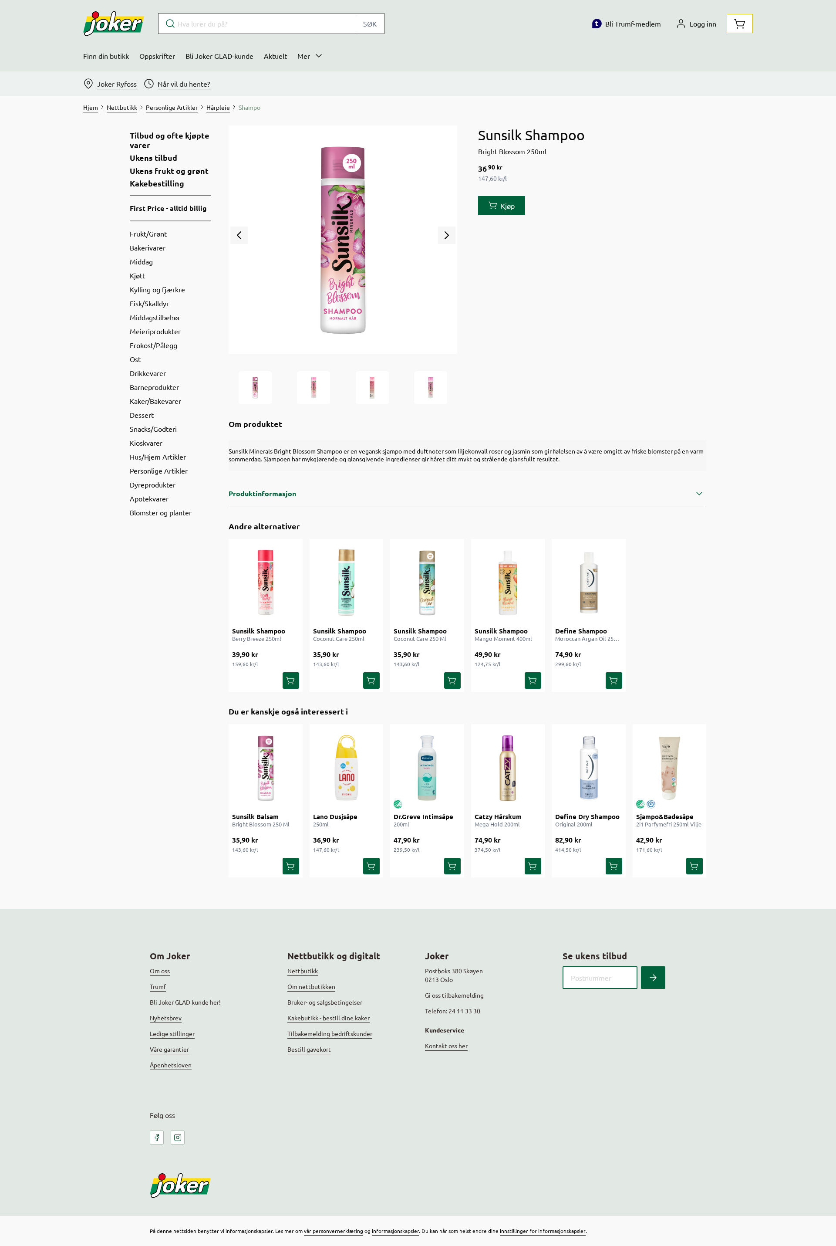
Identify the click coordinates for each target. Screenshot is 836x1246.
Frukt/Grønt (148, 233)
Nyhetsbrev (166, 1018)
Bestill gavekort (309, 1049)
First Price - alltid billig (168, 208)
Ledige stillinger (172, 1033)
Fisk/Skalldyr (149, 303)
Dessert (142, 414)
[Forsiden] (313, 387)
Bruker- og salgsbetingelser (324, 1002)
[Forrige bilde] (239, 235)
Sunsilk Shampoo (258, 630)
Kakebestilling (157, 183)
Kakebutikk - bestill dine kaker (328, 1018)
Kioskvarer (146, 442)
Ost (135, 359)
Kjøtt (137, 275)
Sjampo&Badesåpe (665, 816)
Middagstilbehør (155, 317)
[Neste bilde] (446, 235)
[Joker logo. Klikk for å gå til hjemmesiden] (113, 23)
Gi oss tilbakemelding (454, 995)
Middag (141, 261)
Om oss (160, 971)
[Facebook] (157, 1137)
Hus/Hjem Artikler (158, 456)
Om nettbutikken (311, 986)
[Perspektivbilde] (430, 387)
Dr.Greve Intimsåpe (423, 816)
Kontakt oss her (446, 1046)
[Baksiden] (372, 387)
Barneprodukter (154, 387)
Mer (303, 55)
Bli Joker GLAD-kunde (219, 55)
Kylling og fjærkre (157, 289)
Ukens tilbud (153, 158)
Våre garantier (169, 1049)
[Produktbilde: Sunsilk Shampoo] (255, 387)
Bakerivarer (147, 247)
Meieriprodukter (155, 331)
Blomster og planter (161, 512)
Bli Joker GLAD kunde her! (185, 1002)
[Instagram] (178, 1137)
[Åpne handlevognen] (740, 23)
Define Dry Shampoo (587, 816)
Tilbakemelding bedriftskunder (329, 1033)
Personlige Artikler (159, 470)
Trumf (158, 986)
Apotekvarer (149, 498)
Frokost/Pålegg (153, 345)
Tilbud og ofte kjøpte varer (169, 140)
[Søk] (653, 977)
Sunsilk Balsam (255, 816)
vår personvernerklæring (333, 1230)
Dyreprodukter (152, 484)
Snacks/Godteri (153, 428)
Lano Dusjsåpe (335, 816)
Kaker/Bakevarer (155, 400)
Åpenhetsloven (171, 1065)
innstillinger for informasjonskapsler (543, 1230)
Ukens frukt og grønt (169, 171)
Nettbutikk (302, 971)
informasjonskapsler (395, 1230)
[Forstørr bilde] (343, 239)
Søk (370, 23)
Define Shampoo (581, 630)
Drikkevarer (148, 373)
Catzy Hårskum (498, 816)
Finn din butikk (106, 55)
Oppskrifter (157, 55)
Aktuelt (275, 55)
